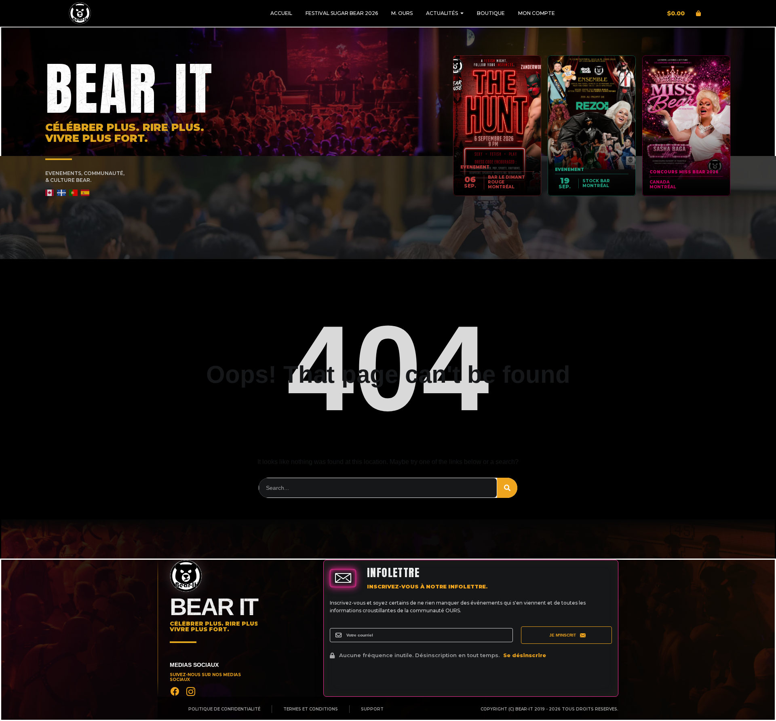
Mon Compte (536, 13)
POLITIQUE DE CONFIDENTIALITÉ (224, 709)
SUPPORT (372, 709)
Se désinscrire (524, 655)
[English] (50, 193)
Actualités (442, 13)
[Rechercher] (507, 488)
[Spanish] (85, 193)
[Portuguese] (73, 193)
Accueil (281, 13)
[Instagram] (191, 691)
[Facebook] (175, 691)
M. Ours (402, 13)
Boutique (491, 13)
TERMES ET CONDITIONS (310, 709)
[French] (61, 193)
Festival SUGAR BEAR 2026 (342, 13)
